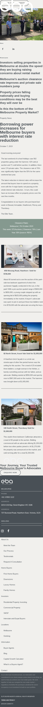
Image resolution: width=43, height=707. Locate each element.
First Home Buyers (11, 574)
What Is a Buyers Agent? (13, 664)
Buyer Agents (9, 648)
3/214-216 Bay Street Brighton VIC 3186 (16, 505)
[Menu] (2, 17)
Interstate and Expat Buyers (14, 619)
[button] (2, 49)
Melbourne (8, 630)
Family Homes (9, 590)
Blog (5, 653)
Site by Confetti (7, 704)
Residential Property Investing (15, 602)
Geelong (7, 636)
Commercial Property (12, 608)
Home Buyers (6, 568)
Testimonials (8, 556)
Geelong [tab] (5, 521)
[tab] (21, 525)
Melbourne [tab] (6, 489)
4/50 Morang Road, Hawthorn (16, 271)
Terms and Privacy (8, 700)
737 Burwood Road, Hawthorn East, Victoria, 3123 (20, 513)
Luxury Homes (9, 585)
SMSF (6, 613)
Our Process (9, 551)
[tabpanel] (21, 505)
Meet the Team (9, 545)
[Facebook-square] (8, 531)
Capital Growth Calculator (14, 659)
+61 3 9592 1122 (7, 497)
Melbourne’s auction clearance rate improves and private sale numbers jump (21, 83)
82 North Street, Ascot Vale (15, 353)
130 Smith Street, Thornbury (15, 428)
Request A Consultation (13, 562)
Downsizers (8, 579)
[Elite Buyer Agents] (16, 15)
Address (5, 501)
